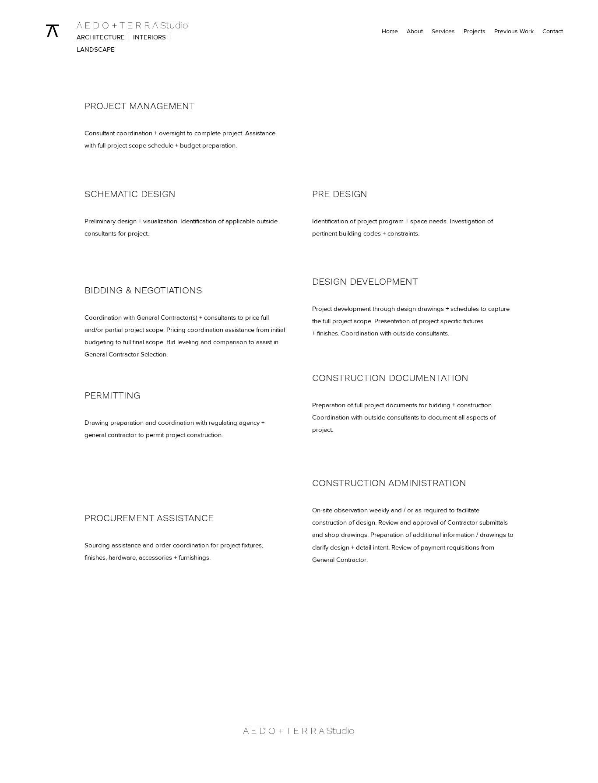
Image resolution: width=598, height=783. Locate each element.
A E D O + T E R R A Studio (132, 25)
